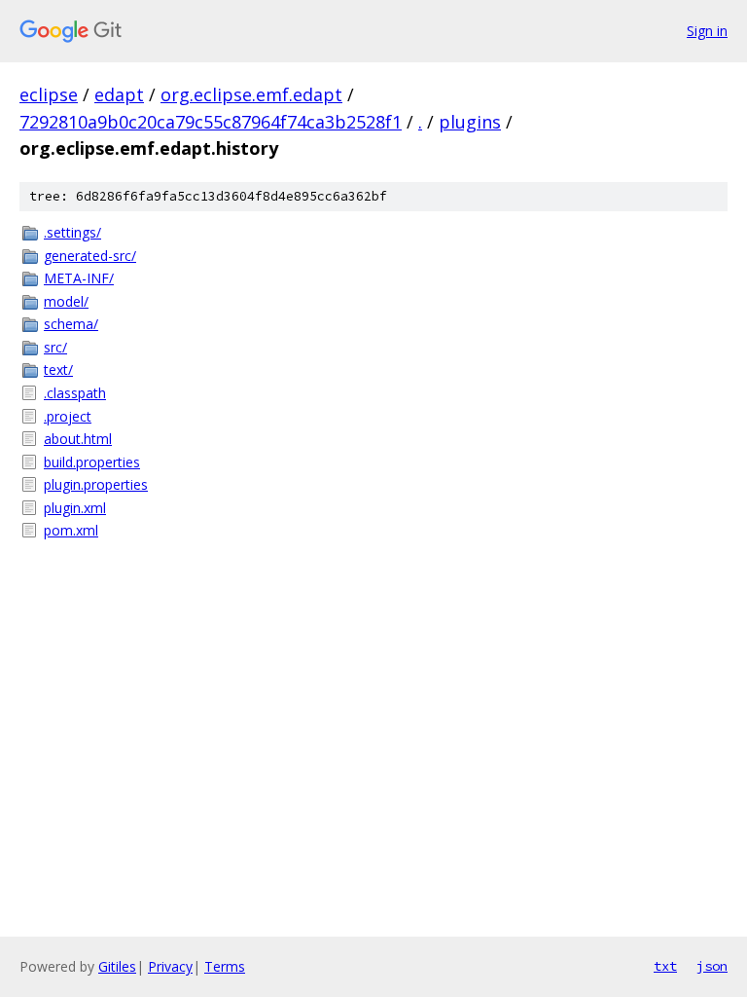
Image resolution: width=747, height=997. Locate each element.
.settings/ (72, 232)
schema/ (71, 323)
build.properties (92, 462)
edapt (119, 94)
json (712, 966)
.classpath (75, 393)
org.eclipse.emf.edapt (251, 94)
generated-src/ (90, 255)
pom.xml (71, 530)
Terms (224, 966)
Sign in (707, 30)
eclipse (48, 94)
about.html (78, 438)
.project (67, 416)
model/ (66, 301)
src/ (55, 347)
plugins (470, 121)
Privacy (170, 966)
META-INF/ (79, 278)
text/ (58, 369)
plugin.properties (96, 484)
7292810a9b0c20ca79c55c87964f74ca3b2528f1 (210, 121)
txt (665, 966)
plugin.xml (75, 507)
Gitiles (117, 966)
